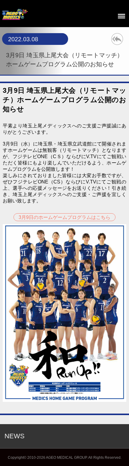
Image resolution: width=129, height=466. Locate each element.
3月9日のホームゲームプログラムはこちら (64, 217)
